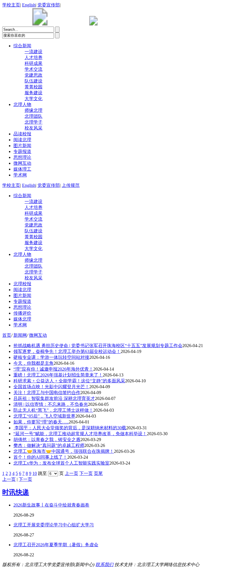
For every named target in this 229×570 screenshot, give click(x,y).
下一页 (86, 473)
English (28, 5)
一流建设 (33, 51)
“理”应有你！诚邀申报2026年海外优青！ (53, 369)
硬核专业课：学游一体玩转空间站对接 (51, 357)
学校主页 (11, 5)
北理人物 (22, 104)
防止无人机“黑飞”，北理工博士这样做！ (53, 410)
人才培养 (33, 57)
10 (34, 473)
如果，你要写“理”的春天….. (41, 422)
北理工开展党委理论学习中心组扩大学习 (53, 524)
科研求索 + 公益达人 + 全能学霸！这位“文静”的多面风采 (69, 380)
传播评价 (22, 313)
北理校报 (22, 283)
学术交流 (33, 69)
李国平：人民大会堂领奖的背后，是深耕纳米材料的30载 (69, 427)
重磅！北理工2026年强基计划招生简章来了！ (58, 375)
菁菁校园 (33, 86)
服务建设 (33, 92)
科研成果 (33, 63)
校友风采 (33, 128)
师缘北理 (33, 110)
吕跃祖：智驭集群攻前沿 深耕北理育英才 (54, 398)
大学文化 (33, 98)
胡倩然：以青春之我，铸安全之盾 (46, 439)
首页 (6, 335)
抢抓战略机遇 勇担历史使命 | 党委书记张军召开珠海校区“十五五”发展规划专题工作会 (97, 345)
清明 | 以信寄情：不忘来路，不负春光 (50, 404)
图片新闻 (22, 145)
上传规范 (71, 185)
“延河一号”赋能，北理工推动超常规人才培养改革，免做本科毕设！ (80, 433)
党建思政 (33, 75)
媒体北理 (22, 319)
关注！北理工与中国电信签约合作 (46, 392)
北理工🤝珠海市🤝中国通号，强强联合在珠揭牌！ (63, 451)
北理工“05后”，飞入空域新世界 (44, 416)
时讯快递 (15, 492)
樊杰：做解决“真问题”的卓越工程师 (48, 445)
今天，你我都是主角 (33, 363)
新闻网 (20, 335)
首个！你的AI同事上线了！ (40, 457)
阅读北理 (22, 139)
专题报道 (22, 151)
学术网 (20, 175)
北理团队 (33, 116)
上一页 (71, 473)
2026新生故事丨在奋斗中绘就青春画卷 (51, 505)
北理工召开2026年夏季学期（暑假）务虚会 (55, 544)
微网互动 (22, 163)
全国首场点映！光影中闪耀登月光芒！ (51, 386)
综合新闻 (22, 45)
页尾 (98, 473)
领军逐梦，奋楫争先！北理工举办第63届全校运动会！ (67, 351)
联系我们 (104, 564)
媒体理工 (22, 169)
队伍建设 (33, 81)
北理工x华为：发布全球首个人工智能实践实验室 (61, 463)
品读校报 (22, 133)
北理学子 (33, 122)
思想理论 (22, 157)
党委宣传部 (48, 5)
